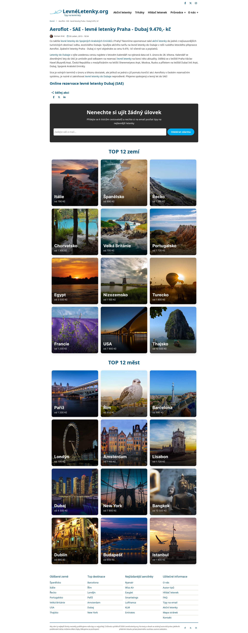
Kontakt (167, 617)
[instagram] (196, 3)
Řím (89, 587)
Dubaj (90, 607)
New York (92, 612)
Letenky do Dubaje (60, 54)
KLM (127, 607)
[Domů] (56, 12)
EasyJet (129, 592)
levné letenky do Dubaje (98, 76)
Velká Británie (57, 602)
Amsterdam (93, 602)
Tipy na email (170, 602)
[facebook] (185, 3)
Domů (52, 21)
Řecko (53, 592)
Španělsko (55, 582)
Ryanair (129, 582)
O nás (166, 582)
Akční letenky (122, 12)
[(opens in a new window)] (53, 97)
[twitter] (190, 3)
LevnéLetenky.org (85, 11)
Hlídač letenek (157, 12)
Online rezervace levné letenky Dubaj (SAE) (87, 83)
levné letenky (124, 58)
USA (52, 607)
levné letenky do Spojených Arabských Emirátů (86, 40)
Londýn (91, 592)
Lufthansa (130, 602)
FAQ (165, 597)
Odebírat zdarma (181, 131)
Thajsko (54, 612)
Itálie (52, 587)
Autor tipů (168, 587)
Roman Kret (59, 36)
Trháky (139, 12)
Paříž (90, 597)
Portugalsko (56, 597)
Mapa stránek (170, 612)
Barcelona (92, 582)
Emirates (130, 612)
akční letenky (159, 40)
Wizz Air (129, 587)
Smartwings (131, 597)
